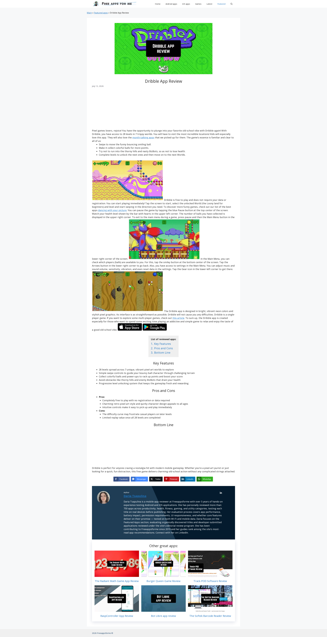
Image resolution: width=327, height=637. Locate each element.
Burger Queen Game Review (163, 581)
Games (198, 4)
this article (178, 318)
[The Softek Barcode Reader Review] (210, 609)
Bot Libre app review (163, 616)
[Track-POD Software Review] (210, 575)
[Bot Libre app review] (163, 609)
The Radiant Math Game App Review (117, 581)
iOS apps (186, 4)
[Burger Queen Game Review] (163, 575)
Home (157, 4)
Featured (221, 4)
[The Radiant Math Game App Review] (117, 575)
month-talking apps (143, 137)
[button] (231, 4)
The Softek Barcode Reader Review (210, 616)
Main (89, 12)
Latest (209, 4)
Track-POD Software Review (210, 581)
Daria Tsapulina (135, 496)
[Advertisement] (163, 110)
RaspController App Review (116, 616)
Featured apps (101, 12)
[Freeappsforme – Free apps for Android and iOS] (114, 4)
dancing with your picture (112, 210)
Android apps (171, 4)
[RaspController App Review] (117, 609)
